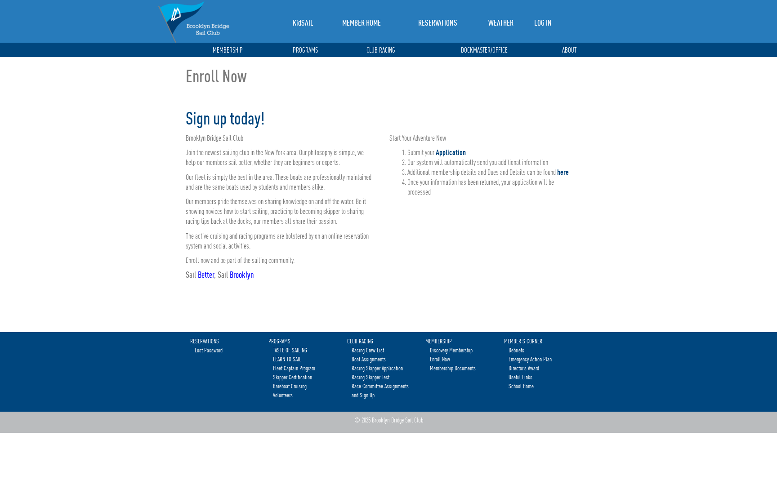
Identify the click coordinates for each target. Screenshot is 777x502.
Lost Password (209, 350)
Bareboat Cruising (290, 386)
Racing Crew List (368, 350)
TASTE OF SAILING (290, 350)
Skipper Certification (292, 377)
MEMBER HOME (361, 22)
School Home (521, 386)
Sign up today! (225, 118)
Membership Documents (453, 368)
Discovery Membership (451, 350)
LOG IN (543, 22)
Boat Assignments (369, 359)
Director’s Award (524, 368)
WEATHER (501, 22)
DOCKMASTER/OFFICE (484, 50)
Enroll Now (440, 359)
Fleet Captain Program (294, 368)
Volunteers (283, 395)
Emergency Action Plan (530, 359)
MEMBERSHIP (228, 50)
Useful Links (520, 377)
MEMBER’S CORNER (523, 341)
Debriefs (516, 350)
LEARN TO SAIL (287, 359)
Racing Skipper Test (370, 377)
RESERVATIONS (437, 22)
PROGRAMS (305, 50)
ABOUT (569, 50)
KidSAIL (303, 22)
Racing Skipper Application (377, 368)
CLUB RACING (380, 50)
